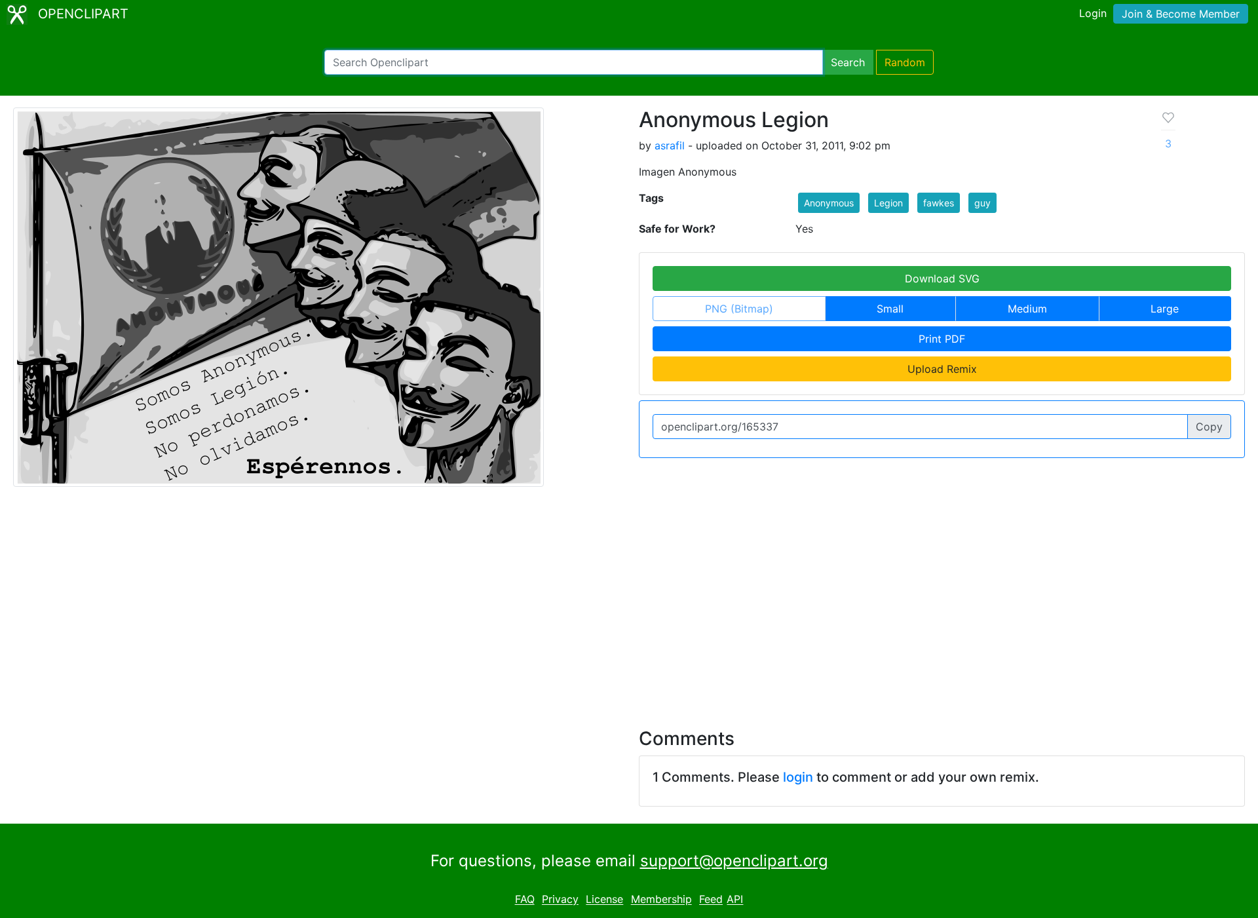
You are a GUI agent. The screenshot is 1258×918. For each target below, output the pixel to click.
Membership (661, 899)
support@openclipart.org (734, 860)
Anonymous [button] (829, 202)
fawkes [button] (938, 202)
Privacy (560, 899)
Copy (1209, 426)
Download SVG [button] (942, 278)
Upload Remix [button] (942, 368)
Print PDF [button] (942, 338)
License (604, 899)
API (735, 899)
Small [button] (890, 308)
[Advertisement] (629, 599)
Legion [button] (888, 202)
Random (905, 62)
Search (848, 62)
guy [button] (982, 202)
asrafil (670, 145)
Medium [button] (1027, 308)
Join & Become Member (1181, 13)
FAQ (525, 899)
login (798, 777)
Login (1093, 13)
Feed (711, 899)
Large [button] (1165, 308)
